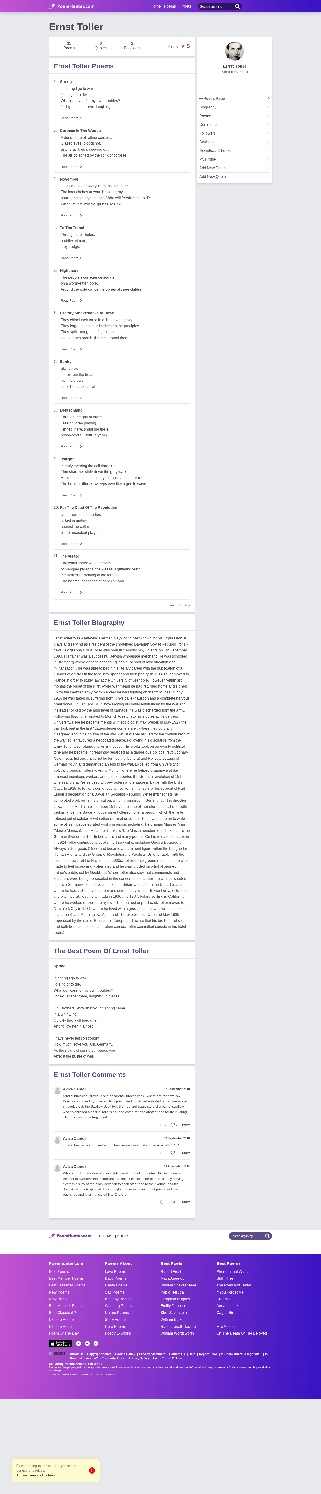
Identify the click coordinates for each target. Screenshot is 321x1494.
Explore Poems (61, 1319)
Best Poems (59, 1272)
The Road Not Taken (233, 1285)
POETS (123, 1236)
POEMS (106, 1236)
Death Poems (116, 1285)
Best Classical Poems (67, 1285)
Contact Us (177, 1354)
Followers (207, 133)
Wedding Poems (119, 1306)
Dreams (223, 1299)
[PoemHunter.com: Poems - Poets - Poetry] (71, 6)
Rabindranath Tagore (178, 1326)
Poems (205, 116)
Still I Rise (224, 1278)
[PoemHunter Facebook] (78, 1343)
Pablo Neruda (172, 1292)
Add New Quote (212, 177)
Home (156, 6)
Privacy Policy (139, 1358)
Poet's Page (214, 98)
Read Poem (69, 118)
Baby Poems (115, 1278)
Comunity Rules (113, 1358)
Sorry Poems (115, 1319)
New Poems (59, 1292)
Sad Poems (114, 1292)
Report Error (208, 1354)
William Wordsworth (177, 1333)
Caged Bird (225, 1313)
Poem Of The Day (64, 1333)
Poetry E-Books (118, 1333)
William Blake (172, 1319)
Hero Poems (115, 1326)
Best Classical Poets (66, 1313)
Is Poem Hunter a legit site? (241, 1354)
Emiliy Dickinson (174, 1306)
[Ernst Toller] (234, 51)
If (217, 1319)
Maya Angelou (172, 1278)
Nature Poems (117, 1313)
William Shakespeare (178, 1285)
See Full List (177, 605)
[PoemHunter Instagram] (95, 1343)
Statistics (206, 142)
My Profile (207, 159)
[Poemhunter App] (60, 1344)
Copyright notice (99, 1354)
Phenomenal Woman (234, 1272)
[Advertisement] (70, 1446)
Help (192, 1354)
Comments (208, 125)
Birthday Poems (118, 1299)
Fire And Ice (226, 1326)
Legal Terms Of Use (167, 1358)
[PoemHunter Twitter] (87, 1343)
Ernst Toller (234, 66)
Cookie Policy (125, 1354)
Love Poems (115, 1272)
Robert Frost (170, 1272)
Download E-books (215, 151)
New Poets (58, 1299)
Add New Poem (212, 168)
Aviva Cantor (74, 1089)
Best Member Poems (66, 1278)
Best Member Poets (65, 1306)
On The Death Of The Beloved (241, 1333)
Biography (207, 107)
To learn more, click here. (36, 1475)
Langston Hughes (175, 1299)
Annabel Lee (227, 1306)
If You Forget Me (230, 1292)
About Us (76, 1354)
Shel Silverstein (173, 1313)
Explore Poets (60, 1326)
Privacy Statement (152, 1354)
